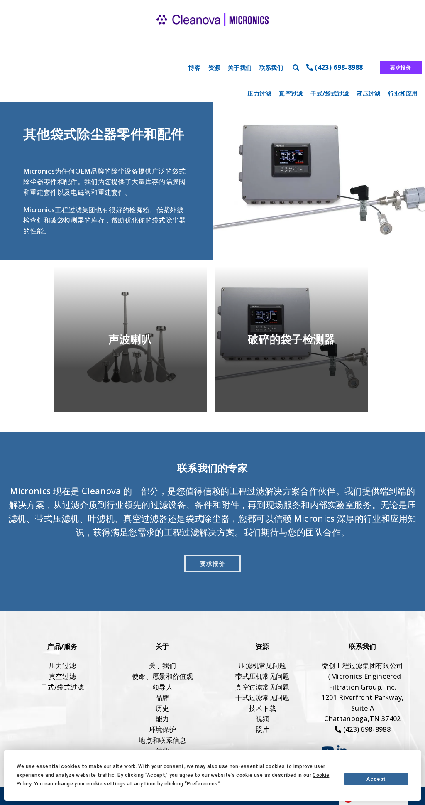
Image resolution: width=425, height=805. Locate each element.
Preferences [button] (202, 784)
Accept (376, 779)
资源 (214, 67)
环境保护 (162, 729)
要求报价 (400, 67)
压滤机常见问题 (262, 665)
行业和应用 (403, 93)
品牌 (162, 697)
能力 (162, 718)
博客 (194, 67)
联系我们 (271, 67)
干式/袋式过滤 (329, 93)
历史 (162, 708)
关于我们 (240, 67)
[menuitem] (259, 93)
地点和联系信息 (162, 740)
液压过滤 (368, 93)
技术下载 (262, 708)
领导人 (162, 687)
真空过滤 (291, 93)
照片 (262, 729)
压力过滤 (259, 93)
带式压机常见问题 (262, 676)
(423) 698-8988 (338, 67)
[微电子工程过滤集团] (212, 33)
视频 (262, 718)
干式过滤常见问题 (262, 697)
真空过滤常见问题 (262, 687)
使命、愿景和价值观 (162, 676)
